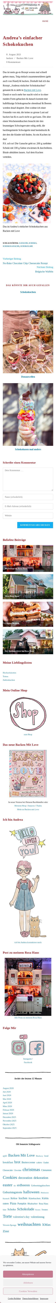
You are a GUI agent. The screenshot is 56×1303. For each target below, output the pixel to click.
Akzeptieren (28, 1274)
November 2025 (9, 1121)
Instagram (27, 1059)
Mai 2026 (7, 1099)
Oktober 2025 (8, 1124)
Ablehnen (28, 1282)
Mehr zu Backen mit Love (28, 809)
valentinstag (37, 1216)
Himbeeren (45, 1193)
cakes (39, 1162)
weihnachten (29, 1224)
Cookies (10, 1177)
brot (17, 1162)
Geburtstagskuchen (40, 1185)
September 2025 (9, 1128)
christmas (31, 1169)
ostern (6, 1203)
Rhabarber (33, 1203)
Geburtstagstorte (12, 1192)
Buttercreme (28, 1162)
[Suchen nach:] (51, 21)
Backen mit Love (32, 90)
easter (7, 1185)
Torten (5, 676)
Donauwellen (28, 376)
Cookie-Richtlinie (14, 1298)
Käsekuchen (35, 1198)
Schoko (33, 243)
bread (46, 1156)
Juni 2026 (7, 1095)
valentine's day (21, 1216)
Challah (46, 1163)
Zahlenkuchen (9, 680)
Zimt (6, 1231)
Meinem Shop (20, 806)
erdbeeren (23, 1185)
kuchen (23, 1198)
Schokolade (26, 246)
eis (15, 1186)
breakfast (8, 1162)
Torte (7, 1216)
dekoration (41, 1178)
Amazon (31, 806)
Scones (37, 1210)
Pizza (13, 1203)
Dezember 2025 (9, 1117)
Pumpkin (21, 1203)
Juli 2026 (7, 1092)
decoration (25, 1178)
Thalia (39, 806)
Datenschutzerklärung (30, 1298)
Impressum (44, 1298)
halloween (31, 1192)
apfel (5, 1156)
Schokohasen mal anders (28, 449)
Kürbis (45, 1198)
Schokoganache (11, 246)
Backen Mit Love (25, 58)
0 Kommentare (13, 62)
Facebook (28, 1062)
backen (9, 58)
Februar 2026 (8, 1110)
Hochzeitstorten (9, 673)
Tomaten (45, 1210)
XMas (46, 1225)
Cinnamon (46, 1170)
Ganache (23, 243)
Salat (4, 1210)
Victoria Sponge (9, 1225)
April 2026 (7, 1102)
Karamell (6, 1198)
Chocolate (17, 1170)
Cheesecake (8, 1170)
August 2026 (8, 1088)
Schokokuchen (28, 292)
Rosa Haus (43, 1204)
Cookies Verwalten (28, 1291)
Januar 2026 (8, 1113)
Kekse (14, 1198)
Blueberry (39, 1156)
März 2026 (7, 1106)
